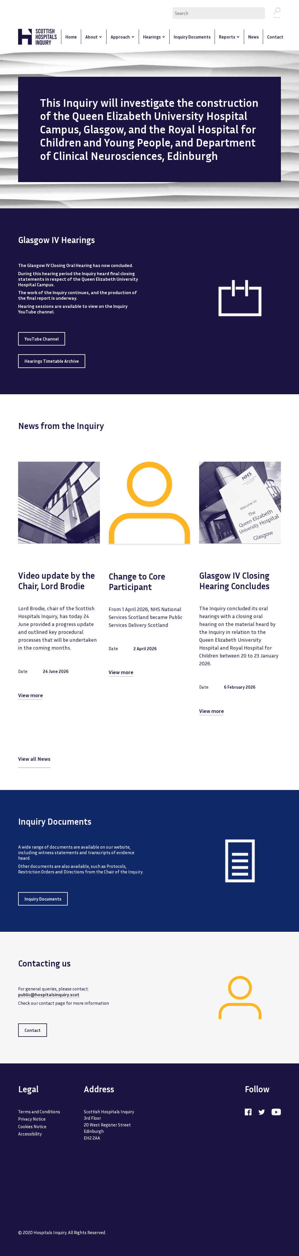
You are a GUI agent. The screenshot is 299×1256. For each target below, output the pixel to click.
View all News (34, 759)
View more (30, 695)
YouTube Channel (42, 338)
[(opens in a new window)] (251, 1111)
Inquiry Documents (43, 898)
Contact (33, 1030)
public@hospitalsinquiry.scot (49, 994)
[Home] (37, 37)
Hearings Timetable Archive (52, 361)
